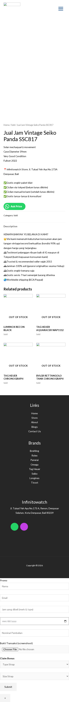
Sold (13, 125)
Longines (34, 478)
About (34, 422)
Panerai (34, 459)
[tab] (34, 226)
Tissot (34, 482)
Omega (34, 464)
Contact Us (34, 431)
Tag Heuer (34, 468)
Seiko (35, 473)
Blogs (34, 426)
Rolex (34, 455)
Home (7, 125)
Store (34, 417)
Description (10, 226)
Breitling (34, 450)
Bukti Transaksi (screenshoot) (16, 643)
